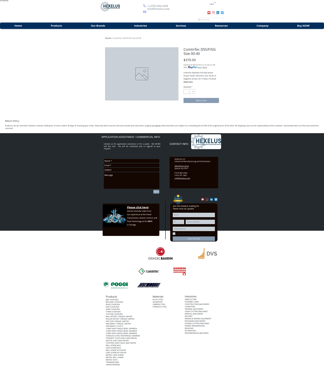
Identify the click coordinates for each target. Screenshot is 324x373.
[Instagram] (213, 12)
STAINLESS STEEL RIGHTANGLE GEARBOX (123, 335)
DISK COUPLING (112, 307)
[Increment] (193, 91)
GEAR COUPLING (113, 309)
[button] (215, 2)
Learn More (202, 67)
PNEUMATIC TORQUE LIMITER (118, 323)
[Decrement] (185, 91)
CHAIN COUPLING (113, 311)
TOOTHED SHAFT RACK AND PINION (121, 343)
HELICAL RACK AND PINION (117, 340)
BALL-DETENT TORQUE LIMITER (119, 316)
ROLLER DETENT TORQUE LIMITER (120, 319)
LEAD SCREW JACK (113, 348)
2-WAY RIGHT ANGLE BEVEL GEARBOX (121, 328)
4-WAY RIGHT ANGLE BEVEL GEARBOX (121, 333)
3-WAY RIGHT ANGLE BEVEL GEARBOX (121, 331)
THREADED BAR (112, 362)
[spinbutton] (189, 91)
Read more (188, 81)
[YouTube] (209, 12)
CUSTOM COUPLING (114, 314)
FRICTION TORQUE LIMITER (117, 321)
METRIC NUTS (111, 360)
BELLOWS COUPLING (114, 302)
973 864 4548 (181, 173)
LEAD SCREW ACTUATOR (116, 352)
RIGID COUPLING (113, 304)
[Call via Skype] (201, 12)
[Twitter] (222, 12)
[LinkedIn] (217, 12)
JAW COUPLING (112, 299)
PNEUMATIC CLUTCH (114, 326)
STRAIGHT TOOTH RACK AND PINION (121, 338)
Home (108, 38)
